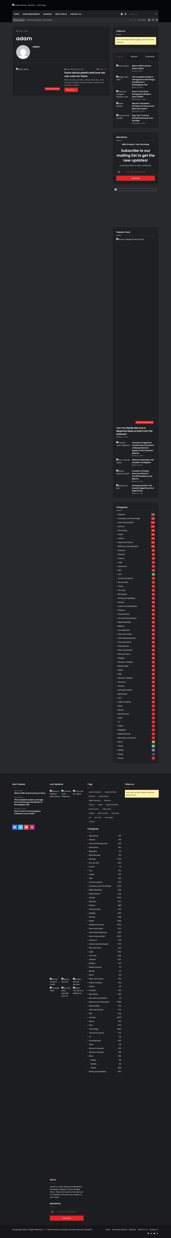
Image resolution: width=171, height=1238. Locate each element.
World (120, 742)
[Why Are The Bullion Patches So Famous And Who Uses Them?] (123, 107)
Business (48, 14)
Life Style (121, 590)
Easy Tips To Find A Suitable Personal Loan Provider (142, 118)
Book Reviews (123, 714)
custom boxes (103, 796)
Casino (120, 586)
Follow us (129, 784)
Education (107, 800)
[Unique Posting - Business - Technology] (29, 5)
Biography (122, 730)
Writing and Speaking (126, 598)
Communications (124, 642)
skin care (98, 817)
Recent (134, 56)
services (121, 526)
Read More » (71, 90)
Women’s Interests (125, 678)
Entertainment (123, 646)
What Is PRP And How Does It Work (141, 67)
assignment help (110, 792)
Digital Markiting (124, 622)
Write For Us (61, 14)
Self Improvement (125, 690)
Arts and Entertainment (127, 618)
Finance (121, 558)
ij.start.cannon (94, 809)
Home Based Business (127, 638)
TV (119, 722)
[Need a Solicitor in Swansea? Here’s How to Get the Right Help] (78, 982)
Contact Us (75, 14)
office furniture (103, 813)
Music (120, 706)
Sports (120, 670)
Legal (120, 562)
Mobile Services (124, 734)
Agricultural (122, 694)
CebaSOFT (88, 1230)
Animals (121, 686)
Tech (120, 574)
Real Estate (122, 594)
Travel (120, 746)
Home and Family (125, 634)
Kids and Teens (124, 654)
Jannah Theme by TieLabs (57, 1230)
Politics (121, 726)
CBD (119, 674)
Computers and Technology (129, 518)
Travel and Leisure (125, 578)
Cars (120, 698)
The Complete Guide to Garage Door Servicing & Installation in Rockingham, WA (143, 81)
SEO (119, 570)
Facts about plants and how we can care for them (84, 74)
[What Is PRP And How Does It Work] (123, 69)
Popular (119, 56)
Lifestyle (121, 554)
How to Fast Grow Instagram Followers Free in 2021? (141, 94)
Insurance (122, 682)
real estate (115, 813)
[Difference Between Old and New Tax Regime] (123, 463)
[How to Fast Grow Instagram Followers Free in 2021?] (123, 95)
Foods (120, 754)
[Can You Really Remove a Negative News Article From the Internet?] (55, 883)
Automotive (122, 566)
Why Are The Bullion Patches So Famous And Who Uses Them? (143, 106)
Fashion (121, 538)
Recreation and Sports (127, 738)
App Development (95, 792)
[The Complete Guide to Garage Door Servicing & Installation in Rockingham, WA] (123, 80)
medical (91, 813)
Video (120, 718)
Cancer (121, 758)
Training (91, 822)
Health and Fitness (125, 542)
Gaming (121, 602)
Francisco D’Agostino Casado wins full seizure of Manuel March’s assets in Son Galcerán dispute (143, 447)
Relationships (123, 666)
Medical (121, 626)
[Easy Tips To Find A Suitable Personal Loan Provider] (123, 119)
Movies (121, 710)
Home (16, 14)
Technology (122, 530)
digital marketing (94, 800)
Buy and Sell (123, 582)
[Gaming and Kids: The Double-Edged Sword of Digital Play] (123, 489)
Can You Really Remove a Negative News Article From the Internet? (134, 431)
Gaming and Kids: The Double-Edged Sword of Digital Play (143, 488)
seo (90, 817)
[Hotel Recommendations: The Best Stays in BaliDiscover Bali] (55, 990)
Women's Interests (125, 662)
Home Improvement (31, 14)
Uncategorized (124, 630)
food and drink (123, 614)
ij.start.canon (106, 809)
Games (121, 750)
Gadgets (121, 658)
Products (121, 610)
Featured (121, 550)
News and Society (125, 650)
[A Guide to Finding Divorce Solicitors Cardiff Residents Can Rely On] (123, 474)
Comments (150, 56)
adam (36, 46)
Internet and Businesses (127, 606)
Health (120, 534)
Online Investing (124, 702)
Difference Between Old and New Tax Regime (44, 20)
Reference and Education (128, 546)
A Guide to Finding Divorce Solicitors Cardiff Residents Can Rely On (142, 475)
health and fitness (112, 805)
